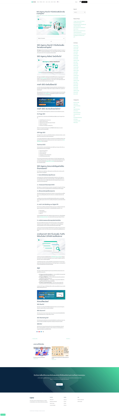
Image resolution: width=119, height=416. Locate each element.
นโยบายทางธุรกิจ (80, 401)
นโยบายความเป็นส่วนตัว (81, 399)
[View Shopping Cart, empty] (80, 2)
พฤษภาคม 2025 (76, 70)
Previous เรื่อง (34, 338)
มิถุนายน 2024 (76, 87)
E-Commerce (76, 110)
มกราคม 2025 (76, 77)
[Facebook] (37, 331)
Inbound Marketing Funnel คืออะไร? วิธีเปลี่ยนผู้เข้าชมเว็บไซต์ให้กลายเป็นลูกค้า (80, 35)
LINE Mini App (52, 403)
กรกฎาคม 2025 (76, 67)
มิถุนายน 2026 (76, 48)
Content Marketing (77, 105)
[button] (44, 1)
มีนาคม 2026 (76, 53)
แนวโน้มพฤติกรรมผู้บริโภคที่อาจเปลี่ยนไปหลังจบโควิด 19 (60, 358)
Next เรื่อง (68, 338)
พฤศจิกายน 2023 (76, 90)
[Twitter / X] (43, 331)
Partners (65, 405)
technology (75, 119)
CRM (74, 107)
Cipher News (76, 104)
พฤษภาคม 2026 (76, 50)
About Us (65, 399)
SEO (55, 15)
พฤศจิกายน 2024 (76, 80)
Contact (65, 403)
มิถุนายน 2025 (76, 68)
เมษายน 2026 (76, 52)
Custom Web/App (52, 405)
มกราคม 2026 (76, 57)
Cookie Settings (3, 414)
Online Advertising (77, 114)
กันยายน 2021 (76, 92)
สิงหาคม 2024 (76, 85)
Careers (65, 401)
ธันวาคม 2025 (76, 58)
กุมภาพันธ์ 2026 (76, 55)
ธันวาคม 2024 (76, 78)
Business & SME (44, 15)
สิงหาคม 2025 (76, 65)
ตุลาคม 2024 (76, 82)
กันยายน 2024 (76, 84)
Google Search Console (50, 161)
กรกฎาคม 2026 (76, 47)
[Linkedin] (41, 331)
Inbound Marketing (77, 112)
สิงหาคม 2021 (76, 94)
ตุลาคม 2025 (76, 62)
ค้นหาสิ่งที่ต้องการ (47, 93)
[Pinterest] (39, 331)
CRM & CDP (51, 399)
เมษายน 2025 (76, 72)
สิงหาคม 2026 (76, 45)
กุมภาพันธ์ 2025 (76, 75)
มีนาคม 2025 (76, 73)
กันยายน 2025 (76, 63)
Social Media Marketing (78, 117)
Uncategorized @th (77, 120)
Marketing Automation (44, 217)
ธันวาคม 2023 (76, 89)
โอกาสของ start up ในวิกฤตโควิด (39, 357)
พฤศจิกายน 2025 (76, 60)
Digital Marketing (51, 15)
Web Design (58, 15)
